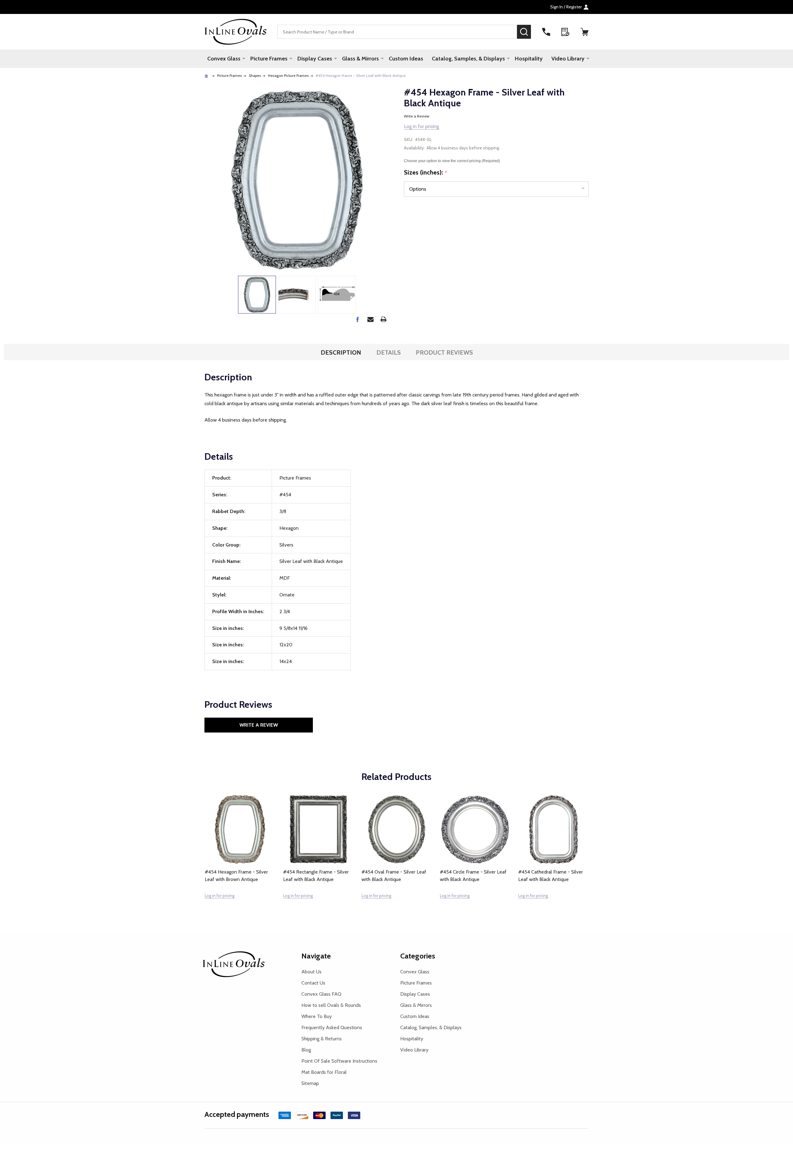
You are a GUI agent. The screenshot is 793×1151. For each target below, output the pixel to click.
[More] (243, 58)
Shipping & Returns (321, 1039)
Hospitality (529, 58)
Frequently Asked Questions (331, 1027)
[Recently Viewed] (565, 32)
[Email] (370, 319)
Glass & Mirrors (360, 58)
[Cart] (585, 32)
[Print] (383, 319)
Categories (417, 955)
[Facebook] (357, 319)
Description (341, 352)
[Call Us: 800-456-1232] (546, 32)
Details (388, 352)
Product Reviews (444, 352)
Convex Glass (223, 58)
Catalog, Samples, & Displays (468, 58)
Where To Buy (316, 1016)
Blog (306, 1050)
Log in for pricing (421, 126)
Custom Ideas (406, 58)
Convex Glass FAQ (321, 994)
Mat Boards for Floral (324, 1072)
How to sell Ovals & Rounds (331, 1005)
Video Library (568, 58)
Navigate (316, 955)
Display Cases (314, 58)
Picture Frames (268, 58)
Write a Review (416, 116)
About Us (311, 972)
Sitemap (310, 1083)
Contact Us (313, 983)
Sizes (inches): (426, 173)
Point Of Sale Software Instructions (339, 1061)
